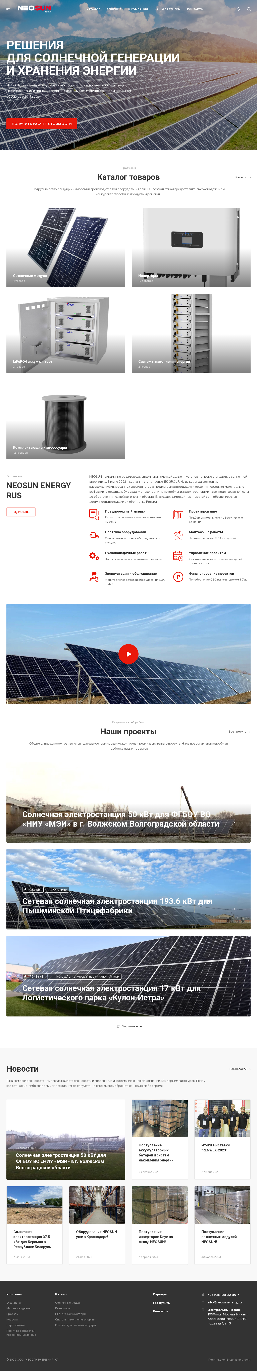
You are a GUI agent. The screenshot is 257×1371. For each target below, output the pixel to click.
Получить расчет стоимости (42, 124)
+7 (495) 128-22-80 (222, 1295)
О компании (14, 1302)
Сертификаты (15, 1325)
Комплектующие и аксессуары (75, 1325)
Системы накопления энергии (75, 1319)
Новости (12, 1319)
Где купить (161, 1303)
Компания (14, 1294)
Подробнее (21, 512)
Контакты (160, 1311)
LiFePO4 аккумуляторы (70, 1313)
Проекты (12, 1313)
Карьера (160, 1294)
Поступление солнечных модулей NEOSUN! (219, 1237)
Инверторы (62, 1308)
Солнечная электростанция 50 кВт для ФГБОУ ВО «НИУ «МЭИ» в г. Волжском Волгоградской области (61, 1161)
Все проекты (238, 731)
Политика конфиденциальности (229, 1359)
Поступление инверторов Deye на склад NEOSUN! (156, 1237)
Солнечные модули (68, 1302)
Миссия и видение (18, 1308)
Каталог (241, 177)
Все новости (238, 1069)
